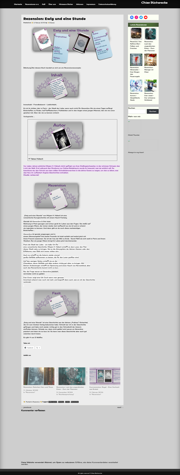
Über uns (52, 4)
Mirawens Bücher (66, 4)
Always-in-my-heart (136, 152)
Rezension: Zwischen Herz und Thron (38, 387)
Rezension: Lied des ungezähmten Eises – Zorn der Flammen (149, 46)
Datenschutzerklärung (107, 4)
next (120, 407)
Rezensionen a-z (32, 4)
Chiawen (52, 22)
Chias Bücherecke (154, 2)
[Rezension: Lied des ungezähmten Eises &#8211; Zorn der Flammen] (71, 376)
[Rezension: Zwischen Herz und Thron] (38, 376)
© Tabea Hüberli (36, 159)
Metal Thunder (134, 135)
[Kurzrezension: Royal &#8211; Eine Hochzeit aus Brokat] (104, 376)
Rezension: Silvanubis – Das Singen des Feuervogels (135, 71)
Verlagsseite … (29, 116)
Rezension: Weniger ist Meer (148, 69)
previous (26, 407)
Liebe (67, 402)
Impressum (91, 4)
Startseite (18, 4)
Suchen (131, 108)
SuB (43, 4)
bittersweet (53, 402)
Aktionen (79, 4)
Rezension (36, 402)
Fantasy (61, 402)
